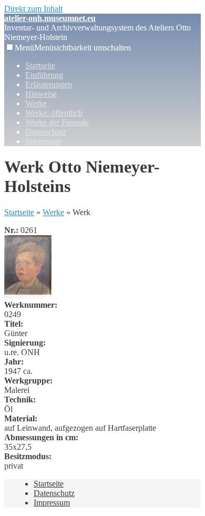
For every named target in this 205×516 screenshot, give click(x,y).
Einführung (44, 74)
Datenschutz (45, 131)
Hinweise (41, 93)
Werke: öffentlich (54, 112)
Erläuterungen (48, 84)
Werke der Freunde (57, 122)
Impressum (43, 141)
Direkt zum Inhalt (33, 8)
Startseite (40, 65)
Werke (36, 103)
